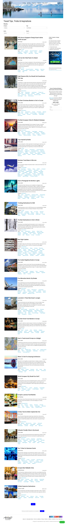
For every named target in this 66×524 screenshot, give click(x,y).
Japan (29, 253)
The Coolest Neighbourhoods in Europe (28, 260)
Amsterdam (29, 132)
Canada (37, 197)
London (29, 389)
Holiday (34, 135)
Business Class (36, 174)
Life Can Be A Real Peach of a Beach (28, 58)
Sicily (23, 407)
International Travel (38, 310)
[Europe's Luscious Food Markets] (10, 400)
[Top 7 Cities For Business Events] (10, 453)
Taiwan (40, 52)
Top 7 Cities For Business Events (27, 448)
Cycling (28, 438)
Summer (24, 154)
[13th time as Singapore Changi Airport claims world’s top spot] (10, 43)
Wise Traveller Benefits (28, 310)
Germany (24, 132)
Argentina (22, 459)
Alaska (29, 154)
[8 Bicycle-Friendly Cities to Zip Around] (10, 435)
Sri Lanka (36, 211)
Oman (35, 311)
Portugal (38, 133)
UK (38, 349)
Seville (33, 442)
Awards (26, 50)
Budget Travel (28, 349)
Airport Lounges (23, 309)
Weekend (39, 135)
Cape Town (30, 53)
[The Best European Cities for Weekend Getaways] (10, 125)
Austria (34, 233)
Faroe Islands (31, 292)
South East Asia (32, 152)
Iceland (31, 153)
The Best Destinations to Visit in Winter (29, 220)
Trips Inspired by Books (24, 140)
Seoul (35, 52)
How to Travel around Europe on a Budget (29, 338)
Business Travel (39, 459)
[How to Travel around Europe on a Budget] (10, 343)
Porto (33, 133)
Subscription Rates (30, 519)
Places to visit (32, 70)
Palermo (28, 407)
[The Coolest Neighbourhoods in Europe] (10, 265)
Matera (32, 212)
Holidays (26, 113)
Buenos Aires (24, 460)
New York (35, 172)
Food (30, 330)
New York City (28, 423)
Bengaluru (25, 52)
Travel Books (32, 149)
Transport (43, 169)
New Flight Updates (23, 239)
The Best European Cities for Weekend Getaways (31, 120)
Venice (25, 480)
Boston (35, 171)
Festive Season (41, 113)
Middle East (38, 214)
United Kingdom (35, 389)
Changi (31, 52)
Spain (37, 70)
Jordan (22, 211)
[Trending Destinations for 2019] (10, 208)
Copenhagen (25, 70)
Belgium (34, 463)
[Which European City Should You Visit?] (10, 381)
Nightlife (43, 272)
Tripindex (41, 496)
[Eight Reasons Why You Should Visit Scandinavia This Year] (10, 81)
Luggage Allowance (28, 174)
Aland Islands (38, 292)
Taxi (41, 170)
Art (25, 371)
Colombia (39, 441)
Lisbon (32, 332)
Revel (32, 407)
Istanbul (36, 53)
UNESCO (24, 293)
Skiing (32, 234)
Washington (24, 442)
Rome (29, 312)
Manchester (32, 272)
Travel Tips (24, 348)
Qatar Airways (25, 176)
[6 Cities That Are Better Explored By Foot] (10, 417)
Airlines (29, 169)
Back (33, 504)
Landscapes (27, 93)
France (30, 387)
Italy (23, 71)
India (43, 249)
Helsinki (24, 133)
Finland (29, 133)
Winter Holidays (33, 113)
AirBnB (38, 169)
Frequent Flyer (40, 173)
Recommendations (35, 150)
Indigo (38, 254)
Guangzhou (24, 314)
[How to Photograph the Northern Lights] (10, 186)
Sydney (25, 497)
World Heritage (30, 214)
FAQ (57, 519)
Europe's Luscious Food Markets (27, 395)
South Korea (31, 460)
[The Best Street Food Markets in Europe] (10, 324)
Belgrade (42, 132)
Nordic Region (37, 153)
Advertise (53, 519)
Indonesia (34, 253)
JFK (25, 312)
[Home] (8, 3)
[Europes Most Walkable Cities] (10, 473)
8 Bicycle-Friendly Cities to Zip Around (28, 430)
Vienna (24, 249)
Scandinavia (34, 92)
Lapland (33, 197)
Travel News (24, 167)
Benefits (28, 3)
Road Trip (42, 150)
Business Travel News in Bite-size (27, 160)
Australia (29, 441)
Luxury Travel (31, 309)
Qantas (26, 254)
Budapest (43, 133)
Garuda (37, 255)
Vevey (36, 212)
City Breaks (22, 289)
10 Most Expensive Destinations (26, 486)
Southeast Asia (33, 251)
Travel (23, 49)
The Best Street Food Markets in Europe (29, 319)
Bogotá (34, 441)
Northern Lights (37, 94)
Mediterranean (43, 349)
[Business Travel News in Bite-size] (10, 165)
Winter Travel (39, 231)
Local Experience (26, 352)
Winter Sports (31, 95)
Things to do (40, 92)
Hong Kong (30, 250)
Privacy (42, 519)
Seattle (23, 173)
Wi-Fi (37, 309)
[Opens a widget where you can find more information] (62, 522)
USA (36, 369)
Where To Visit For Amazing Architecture (29, 357)
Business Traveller (22, 170)
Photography (42, 194)
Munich (36, 479)
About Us (34, 3)
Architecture (43, 370)
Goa (30, 233)
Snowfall (24, 232)
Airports (41, 50)
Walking (22, 423)
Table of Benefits (50, 70)
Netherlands (36, 132)
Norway (33, 93)
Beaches (22, 69)
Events (29, 463)
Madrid (30, 172)
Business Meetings (37, 462)
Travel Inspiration (40, 149)
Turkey (37, 460)
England (40, 330)
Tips (28, 198)
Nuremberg (34, 114)
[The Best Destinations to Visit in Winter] (10, 225)
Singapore (40, 253)
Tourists (29, 273)
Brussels (29, 114)
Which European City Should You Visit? (28, 376)
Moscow (32, 496)
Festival (23, 215)
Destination (24, 90)
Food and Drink (24, 403)
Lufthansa (42, 255)
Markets (44, 111)
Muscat (24, 311)
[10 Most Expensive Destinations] (10, 491)
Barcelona (43, 406)
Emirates (32, 255)
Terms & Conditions (37, 519)
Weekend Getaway (27, 135)
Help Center (44, 3)
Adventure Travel (31, 293)
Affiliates (39, 3)
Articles (24, 3)
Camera (24, 198)
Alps (23, 234)
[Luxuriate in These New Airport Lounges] (10, 303)
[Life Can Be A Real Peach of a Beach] (10, 63)
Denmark (43, 93)
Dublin (41, 250)
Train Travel (42, 350)
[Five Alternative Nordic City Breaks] (10, 283)
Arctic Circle (30, 94)
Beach (26, 152)
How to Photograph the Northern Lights (29, 181)
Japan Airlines (25, 255)
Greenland (24, 292)
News (33, 169)
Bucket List (23, 94)
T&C (53, 70)
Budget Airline (28, 171)
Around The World (33, 50)
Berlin (25, 331)
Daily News (60, 519)
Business (23, 458)
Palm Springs (31, 370)
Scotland (27, 211)
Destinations (27, 111)
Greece (42, 70)
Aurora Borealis (32, 196)
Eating (30, 404)
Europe (33, 111)
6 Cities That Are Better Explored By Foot (29, 412)
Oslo (25, 95)
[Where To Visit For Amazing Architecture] (10, 362)
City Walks (37, 481)
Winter (33, 231)
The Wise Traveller (34, 176)
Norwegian (36, 170)
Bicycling (33, 438)
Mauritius (42, 69)
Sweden (38, 93)
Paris (25, 53)
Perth (24, 441)
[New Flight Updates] (10, 245)
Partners (46, 519)
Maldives (36, 69)
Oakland (41, 172)
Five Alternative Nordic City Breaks (27, 278)
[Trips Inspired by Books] (10, 145)
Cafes (24, 273)
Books (26, 149)
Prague (23, 114)
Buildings (20, 371)
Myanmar (24, 253)
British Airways (35, 312)
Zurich (42, 497)
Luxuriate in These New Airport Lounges (29, 298)
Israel (40, 369)
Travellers (29, 170)
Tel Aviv (37, 370)
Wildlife (34, 154)
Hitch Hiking (39, 154)
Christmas (38, 111)
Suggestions (27, 150)
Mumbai (38, 249)
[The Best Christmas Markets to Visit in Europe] (10, 105)
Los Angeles (24, 172)
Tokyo (28, 249)
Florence (36, 480)
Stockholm (28, 173)
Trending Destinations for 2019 (26, 203)
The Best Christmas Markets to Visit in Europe (30, 100)
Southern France (38, 407)
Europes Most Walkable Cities (26, 468)
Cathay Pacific (32, 254)
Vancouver (39, 423)
